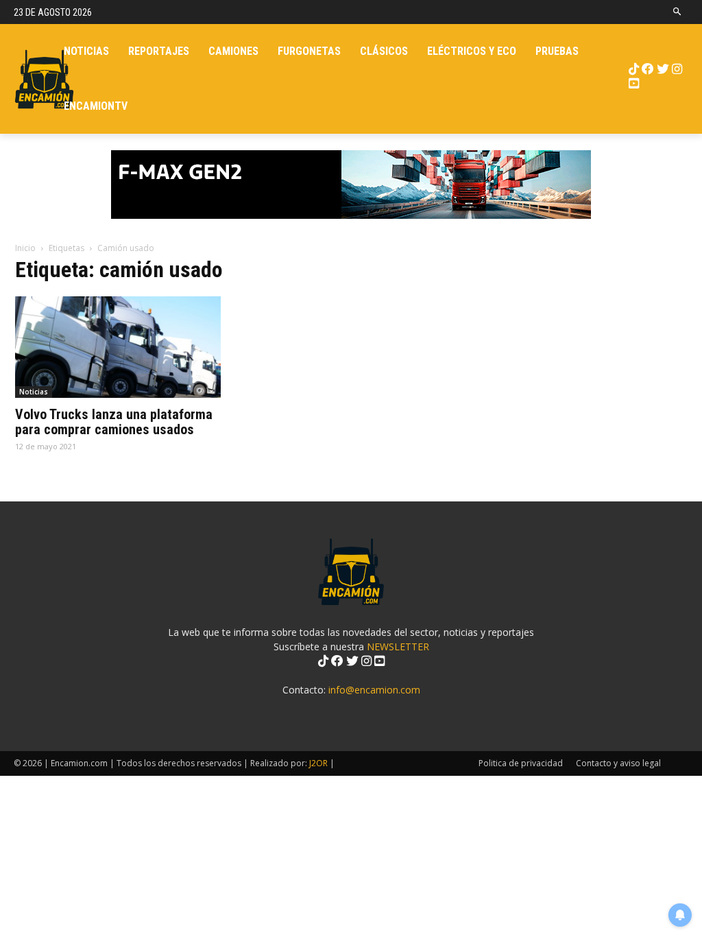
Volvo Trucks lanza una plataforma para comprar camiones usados (114, 422)
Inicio (25, 248)
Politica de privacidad (521, 763)
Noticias (33, 391)
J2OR (318, 763)
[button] (677, 12)
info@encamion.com (374, 689)
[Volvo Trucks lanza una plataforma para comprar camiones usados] (118, 347)
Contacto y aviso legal (618, 763)
